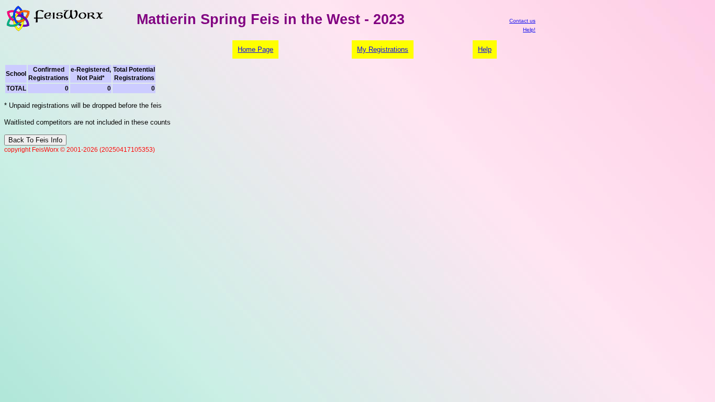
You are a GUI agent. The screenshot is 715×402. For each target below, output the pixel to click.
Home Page (255, 49)
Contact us (522, 21)
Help (484, 49)
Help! (529, 29)
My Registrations (382, 49)
